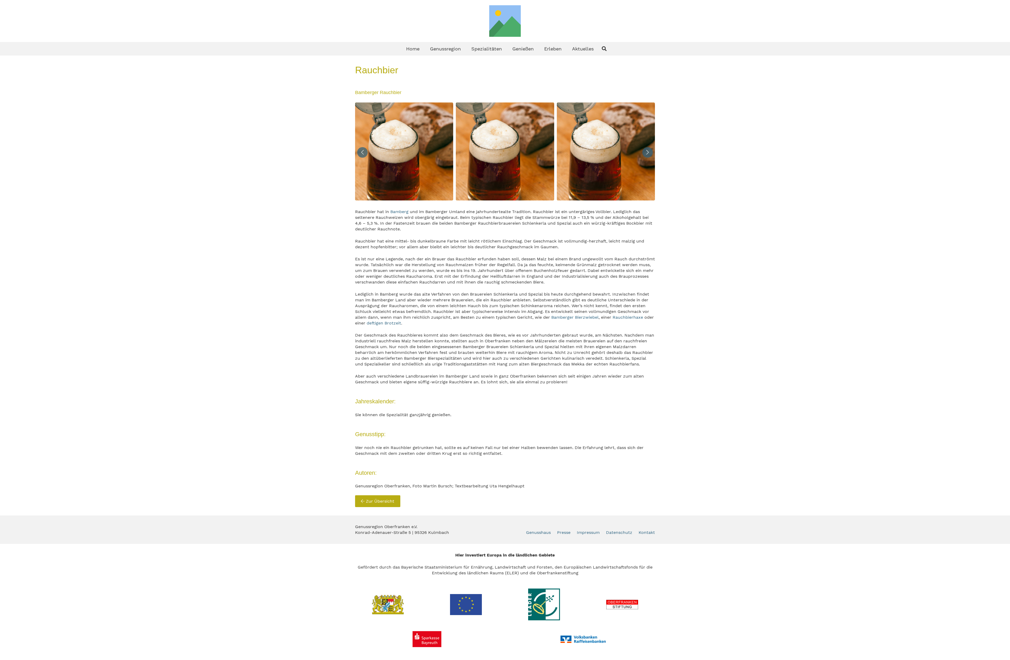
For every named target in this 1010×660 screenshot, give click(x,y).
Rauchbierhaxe (628, 317)
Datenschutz (619, 532)
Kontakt (647, 532)
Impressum (588, 532)
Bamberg (399, 211)
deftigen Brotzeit (384, 323)
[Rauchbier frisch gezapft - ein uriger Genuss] (404, 151)
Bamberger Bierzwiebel (575, 317)
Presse (563, 532)
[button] (465, 48)
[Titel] (505, 21)
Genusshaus (538, 532)
